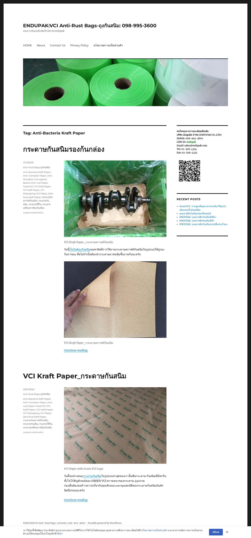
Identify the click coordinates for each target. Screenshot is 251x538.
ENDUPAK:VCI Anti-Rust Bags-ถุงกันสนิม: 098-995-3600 (89, 25)
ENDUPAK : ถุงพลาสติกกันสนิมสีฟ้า (196, 220)
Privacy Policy (79, 45)
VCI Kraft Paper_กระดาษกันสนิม (74, 376)
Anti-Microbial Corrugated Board (38, 179)
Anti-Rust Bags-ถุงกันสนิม (36, 167)
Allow (215, 532)
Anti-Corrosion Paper (34, 175)
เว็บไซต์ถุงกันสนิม (79, 249)
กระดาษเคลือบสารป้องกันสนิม (37, 427)
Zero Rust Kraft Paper (34, 416)
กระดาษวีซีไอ (35, 204)
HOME (27, 45)
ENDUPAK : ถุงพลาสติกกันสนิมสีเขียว (197, 217)
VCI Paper (41, 193)
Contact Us (57, 45)
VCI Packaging (31, 413)
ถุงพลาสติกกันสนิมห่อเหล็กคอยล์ (195, 213)
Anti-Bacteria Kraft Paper (37, 172)
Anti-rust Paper (39, 182)
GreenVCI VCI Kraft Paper (37, 186)
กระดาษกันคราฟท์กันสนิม (35, 420)
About (41, 45)
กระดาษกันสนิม (91, 476)
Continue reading (76, 350)
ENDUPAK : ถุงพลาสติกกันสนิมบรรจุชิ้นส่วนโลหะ (203, 224)
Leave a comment (33, 212)
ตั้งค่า (60, 533)
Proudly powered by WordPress (105, 523)
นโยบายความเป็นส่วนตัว (108, 45)
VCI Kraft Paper (31, 190)
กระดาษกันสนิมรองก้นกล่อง (63, 149)
